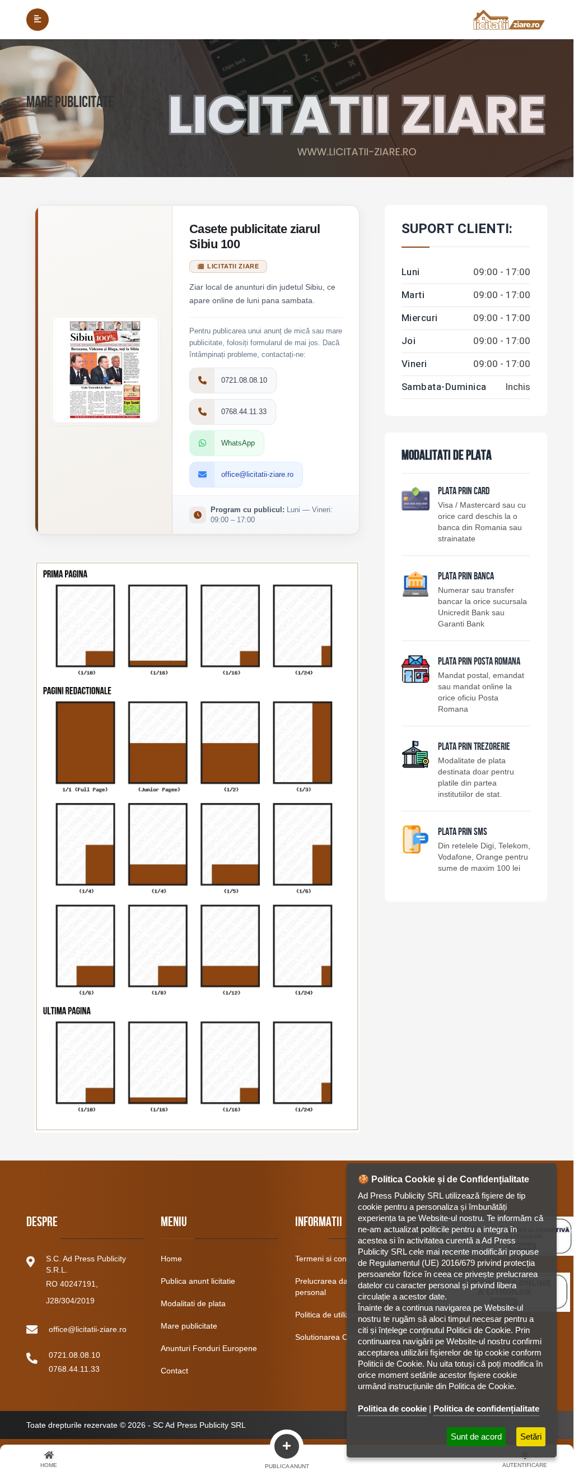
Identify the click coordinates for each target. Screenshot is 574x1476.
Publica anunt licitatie (198, 1281)
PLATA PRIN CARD (463, 492)
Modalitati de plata (193, 1303)
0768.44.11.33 (74, 1368)
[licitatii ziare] (509, 19)
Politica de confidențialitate (486, 1408)
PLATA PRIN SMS (462, 833)
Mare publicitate (189, 1325)
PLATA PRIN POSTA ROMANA (479, 662)
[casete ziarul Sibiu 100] (197, 841)
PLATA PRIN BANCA (466, 577)
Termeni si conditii (326, 1258)
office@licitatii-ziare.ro (88, 1329)
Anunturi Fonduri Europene (209, 1348)
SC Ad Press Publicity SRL (199, 1425)
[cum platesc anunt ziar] (416, 669)
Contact (174, 1370)
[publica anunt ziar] (416, 584)
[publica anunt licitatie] (416, 499)
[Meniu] (37, 19)
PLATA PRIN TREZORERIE (474, 747)
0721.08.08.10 (74, 1354)
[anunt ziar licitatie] (416, 839)
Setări (531, 1436)
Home (171, 1258)
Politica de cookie (392, 1408)
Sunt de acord (476, 1436)
